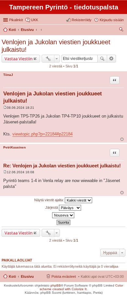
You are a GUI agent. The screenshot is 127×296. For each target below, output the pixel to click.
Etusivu (27, 276)
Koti (12, 276)
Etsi (102, 59)
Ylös (122, 139)
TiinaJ (8, 75)
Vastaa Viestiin (19, 59)
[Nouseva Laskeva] (63, 215)
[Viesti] (5, 107)
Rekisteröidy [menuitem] (82, 20)
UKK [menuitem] (34, 20)
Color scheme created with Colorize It (81, 287)
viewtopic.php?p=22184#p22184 (42, 134)
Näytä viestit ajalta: (49, 200)
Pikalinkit (16, 20)
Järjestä (52, 207)
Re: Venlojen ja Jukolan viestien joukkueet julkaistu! (62, 165)
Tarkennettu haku (111, 59)
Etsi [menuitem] (122, 30)
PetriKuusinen (14, 147)
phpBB (55, 285)
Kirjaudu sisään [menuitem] (112, 20)
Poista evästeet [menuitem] (63, 276)
